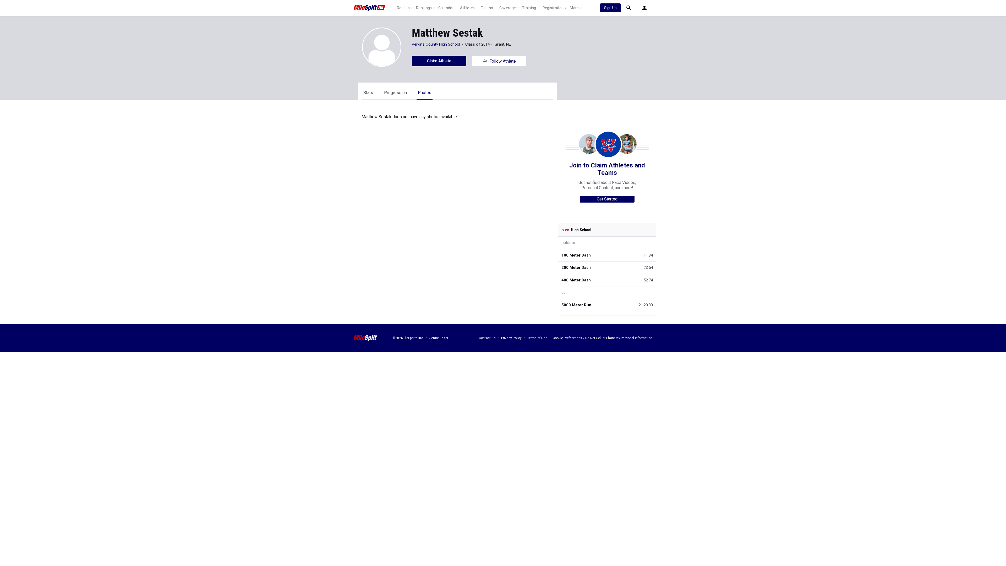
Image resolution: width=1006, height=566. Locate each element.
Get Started (607, 199)
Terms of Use (537, 338)
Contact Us (487, 338)
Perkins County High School (436, 44)
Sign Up (610, 8)
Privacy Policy (511, 338)
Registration (553, 8)
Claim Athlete (439, 60)
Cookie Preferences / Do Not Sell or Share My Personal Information (602, 338)
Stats (368, 92)
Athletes (467, 8)
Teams (487, 8)
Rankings (424, 8)
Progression (395, 92)
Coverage (507, 8)
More (574, 8)
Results (403, 8)
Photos (424, 92)
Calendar (446, 8)
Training (529, 8)
